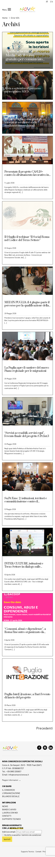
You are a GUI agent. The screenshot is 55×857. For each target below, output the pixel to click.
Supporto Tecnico (11, 819)
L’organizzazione (11, 793)
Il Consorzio (8, 790)
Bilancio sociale (10, 796)
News (5, 806)
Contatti (6, 815)
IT (47, 1)
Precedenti (44, 728)
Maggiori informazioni (10, 780)
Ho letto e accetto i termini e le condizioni (22, 835)
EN (51, 1)
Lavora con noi (10, 812)
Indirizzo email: (9, 831)
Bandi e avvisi (9, 809)
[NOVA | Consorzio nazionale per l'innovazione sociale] (27, 11)
